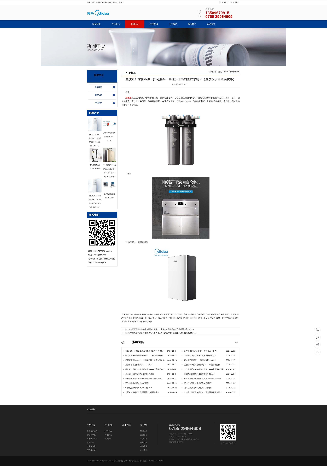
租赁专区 (90, 442)
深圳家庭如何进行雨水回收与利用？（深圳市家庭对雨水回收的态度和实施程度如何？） (163, 333)
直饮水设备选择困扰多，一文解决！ (151, 365)
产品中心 (116, 24)
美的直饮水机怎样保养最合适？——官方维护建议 (151, 369)
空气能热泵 (91, 450)
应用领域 (154, 24)
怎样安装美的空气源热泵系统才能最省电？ (151, 392)
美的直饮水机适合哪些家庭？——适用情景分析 (151, 356)
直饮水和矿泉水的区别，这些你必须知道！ (209, 351)
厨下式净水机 (92, 438)
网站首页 (96, 24)
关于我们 (173, 24)
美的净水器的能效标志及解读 (151, 383)
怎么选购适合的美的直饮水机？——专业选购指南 (209, 369)
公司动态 (98, 87)
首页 (220, 72)
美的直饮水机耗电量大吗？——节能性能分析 (209, 365)
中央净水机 (91, 446)
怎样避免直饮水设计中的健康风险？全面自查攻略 (151, 360)
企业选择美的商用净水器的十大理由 (151, 374)
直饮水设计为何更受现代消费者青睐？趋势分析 (151, 351)
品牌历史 (143, 442)
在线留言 (225, 2)
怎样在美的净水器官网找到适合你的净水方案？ (151, 378)
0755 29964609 (317, 330)
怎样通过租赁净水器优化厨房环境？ (209, 383)
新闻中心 (135, 24)
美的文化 (143, 446)
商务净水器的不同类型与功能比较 (209, 388)
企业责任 (143, 450)
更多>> (237, 342)
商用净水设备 (92, 431)
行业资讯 (98, 103)
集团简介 (143, 431)
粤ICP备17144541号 (156, 461)
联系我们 (236, 2)
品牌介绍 (143, 438)
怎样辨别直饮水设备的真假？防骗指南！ (209, 356)
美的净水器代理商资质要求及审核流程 (209, 374)
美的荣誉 (143, 435)
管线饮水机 (91, 435)
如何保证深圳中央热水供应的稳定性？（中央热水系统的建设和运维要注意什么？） (162, 329)
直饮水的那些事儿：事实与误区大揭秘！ (209, 360)
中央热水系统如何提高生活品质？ (151, 388)
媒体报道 (98, 95)
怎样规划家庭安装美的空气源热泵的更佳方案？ (209, 392)
